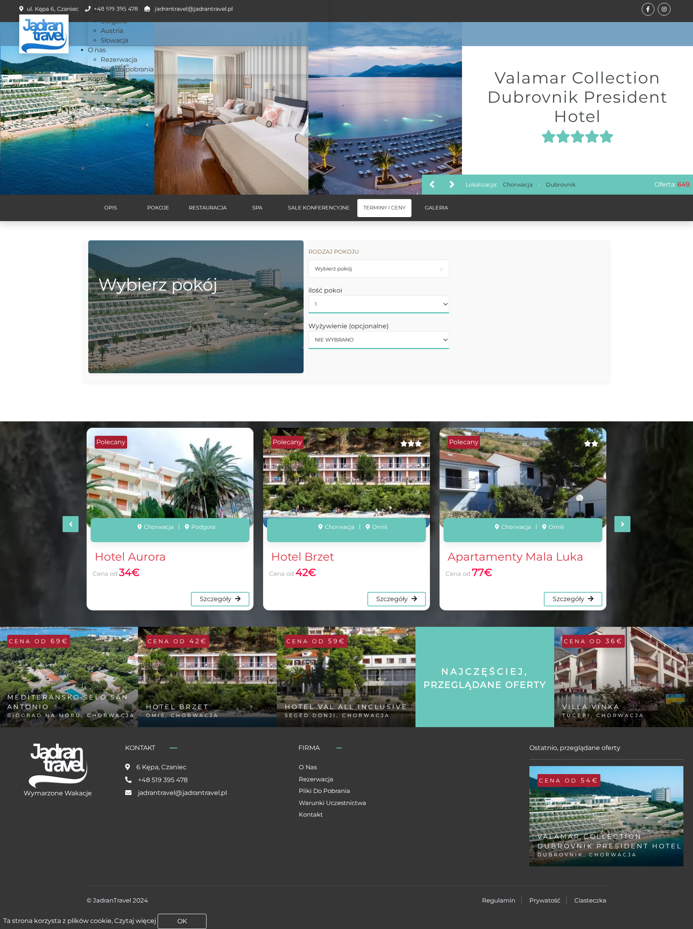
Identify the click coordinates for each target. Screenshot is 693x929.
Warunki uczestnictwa (332, 803)
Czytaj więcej (135, 921)
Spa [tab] (257, 208)
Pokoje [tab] (158, 208)
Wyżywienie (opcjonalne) (348, 326)
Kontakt (311, 814)
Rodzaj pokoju (333, 251)
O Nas (308, 767)
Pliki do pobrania (324, 791)
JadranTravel (112, 900)
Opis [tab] (110, 208)
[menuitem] (135, 11)
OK (182, 921)
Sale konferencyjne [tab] (319, 208)
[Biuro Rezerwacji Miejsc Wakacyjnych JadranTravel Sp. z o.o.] (44, 33)
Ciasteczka (590, 900)
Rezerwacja (316, 779)
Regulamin (498, 900)
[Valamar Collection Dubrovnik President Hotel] (77, 108)
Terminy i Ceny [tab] (384, 208)
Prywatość (544, 900)
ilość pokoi (325, 290)
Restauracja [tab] (208, 208)
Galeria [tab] (436, 208)
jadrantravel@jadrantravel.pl (182, 793)
